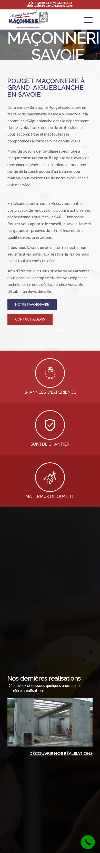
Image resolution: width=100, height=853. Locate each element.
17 (76, 741)
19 (85, 741)
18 (81, 741)
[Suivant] (81, 721)
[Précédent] (19, 721)
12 (56, 741)
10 (48, 741)
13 (60, 741)
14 (64, 741)
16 (72, 741)
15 (68, 741)
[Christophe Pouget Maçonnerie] (41, 19)
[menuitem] (85, 19)
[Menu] (85, 19)
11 (52, 741)
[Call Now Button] (88, 842)
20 (89, 741)
